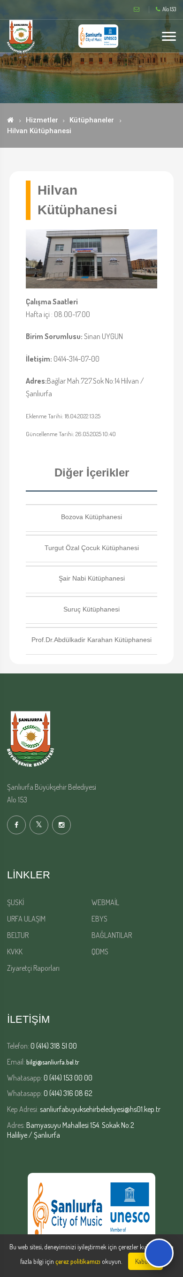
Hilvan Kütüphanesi (39, 131)
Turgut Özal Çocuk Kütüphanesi (92, 548)
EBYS (99, 918)
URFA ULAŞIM (26, 918)
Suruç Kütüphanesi (91, 609)
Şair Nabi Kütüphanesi (92, 578)
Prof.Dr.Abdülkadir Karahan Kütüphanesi (91, 639)
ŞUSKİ (15, 902)
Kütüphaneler (91, 120)
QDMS (100, 951)
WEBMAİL (105, 902)
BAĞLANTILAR (112, 935)
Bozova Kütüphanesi (91, 517)
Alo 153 (169, 9)
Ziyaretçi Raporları (33, 968)
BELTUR (18, 935)
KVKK (15, 951)
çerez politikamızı (77, 1261)
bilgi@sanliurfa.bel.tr (52, 1062)
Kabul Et (145, 1261)
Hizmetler (42, 120)
